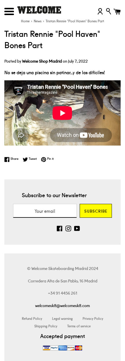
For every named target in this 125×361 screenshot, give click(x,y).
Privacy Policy (93, 318)
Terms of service (79, 325)
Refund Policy (32, 318)
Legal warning (62, 318)
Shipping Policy (45, 325)
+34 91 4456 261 (62, 293)
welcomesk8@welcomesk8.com (62, 305)
